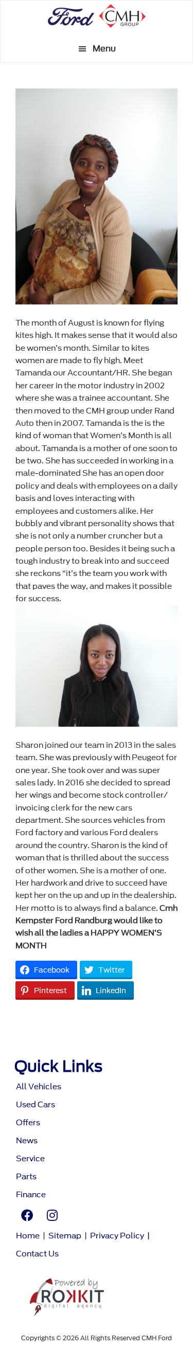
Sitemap (64, 1236)
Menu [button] (104, 48)
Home (28, 1236)
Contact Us (37, 1254)
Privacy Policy (117, 1236)
